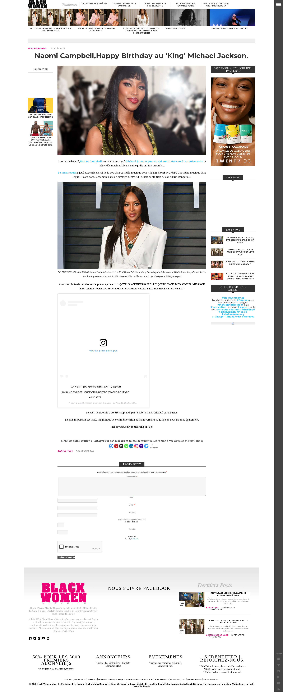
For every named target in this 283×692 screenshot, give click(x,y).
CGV (184, 679)
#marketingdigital (228, 304)
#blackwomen (227, 311)
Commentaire (132, 476)
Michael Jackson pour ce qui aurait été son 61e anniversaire (164, 161)
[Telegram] (146, 446)
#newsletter (218, 307)
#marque (222, 309)
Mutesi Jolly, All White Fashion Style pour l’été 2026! (228, 621)
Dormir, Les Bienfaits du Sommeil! (124, 4)
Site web (132, 512)
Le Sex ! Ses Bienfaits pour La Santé (155, 4)
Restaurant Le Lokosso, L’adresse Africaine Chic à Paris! (228, 594)
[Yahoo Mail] (141, 446)
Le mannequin (67, 172)
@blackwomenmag (233, 297)
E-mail (132, 505)
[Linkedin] (131, 446)
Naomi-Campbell (85, 450)
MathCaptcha (135, 539)
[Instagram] (136, 446)
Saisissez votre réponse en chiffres (132, 520)
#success (243, 307)
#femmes (243, 300)
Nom (131, 498)
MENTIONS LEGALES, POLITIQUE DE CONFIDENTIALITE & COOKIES (125, 679)
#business (235, 309)
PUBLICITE (92, 679)
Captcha (132, 529)
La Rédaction (41, 69)
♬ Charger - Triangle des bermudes (233, 316)
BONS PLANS (175, 679)
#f (241, 304)
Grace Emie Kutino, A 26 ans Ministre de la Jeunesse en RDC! (215, 5)
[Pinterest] (116, 446)
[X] (121, 446)
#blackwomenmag (233, 314)
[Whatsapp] (126, 446)
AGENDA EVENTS (161, 679)
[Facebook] (111, 446)
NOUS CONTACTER (211, 679)
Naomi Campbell (94, 403)
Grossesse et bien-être (94, 3)
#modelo (241, 311)
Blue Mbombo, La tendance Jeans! (185, 4)
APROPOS (68, 679)
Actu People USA (37, 48)
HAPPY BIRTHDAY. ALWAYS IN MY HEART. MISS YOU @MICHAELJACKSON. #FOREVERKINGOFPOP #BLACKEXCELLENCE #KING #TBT (95, 392)
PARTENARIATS (80, 679)
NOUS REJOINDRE (194, 679)
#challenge (248, 309)
